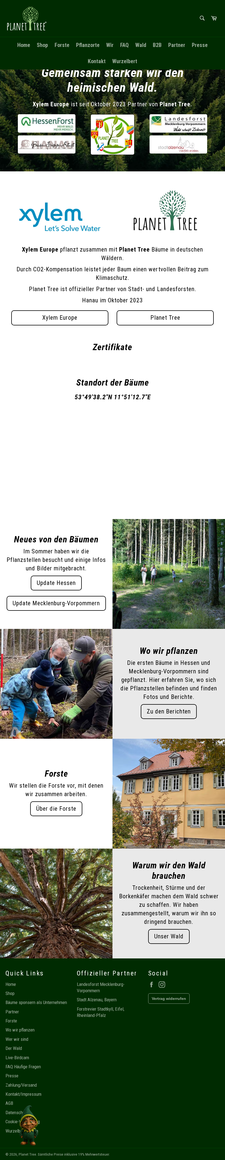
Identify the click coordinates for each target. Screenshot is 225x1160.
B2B (157, 45)
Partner (176, 45)
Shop (42, 45)
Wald (140, 45)
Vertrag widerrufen (169, 998)
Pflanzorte (88, 45)
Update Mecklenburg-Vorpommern (56, 603)
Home (23, 45)
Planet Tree (165, 317)
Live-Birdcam (17, 1057)
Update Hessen (56, 582)
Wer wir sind (16, 1039)
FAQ (124, 45)
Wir (110, 45)
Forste (62, 45)
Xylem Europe (59, 317)
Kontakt (97, 61)
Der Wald (13, 1048)
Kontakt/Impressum (23, 1094)
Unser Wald (169, 936)
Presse (200, 45)
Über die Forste (56, 808)
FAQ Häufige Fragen (23, 1066)
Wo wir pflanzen (20, 1030)
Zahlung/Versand (21, 1085)
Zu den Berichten (169, 711)
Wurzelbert (124, 61)
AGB (9, 1103)
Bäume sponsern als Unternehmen (36, 1002)
